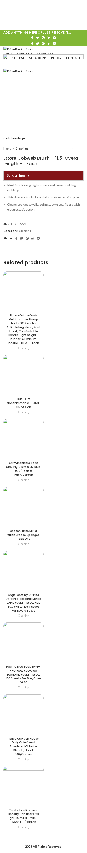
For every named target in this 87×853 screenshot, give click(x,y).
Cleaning (21, 148)
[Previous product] (72, 149)
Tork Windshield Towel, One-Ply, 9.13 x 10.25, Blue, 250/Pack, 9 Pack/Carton (23, 469)
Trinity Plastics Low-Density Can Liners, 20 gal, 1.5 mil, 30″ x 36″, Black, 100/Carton (23, 816)
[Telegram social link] (54, 38)
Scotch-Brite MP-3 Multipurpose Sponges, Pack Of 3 (23, 535)
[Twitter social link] (37, 38)
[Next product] (81, 149)
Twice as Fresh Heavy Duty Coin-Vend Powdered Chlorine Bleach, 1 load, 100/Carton (23, 746)
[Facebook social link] (32, 38)
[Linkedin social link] (49, 38)
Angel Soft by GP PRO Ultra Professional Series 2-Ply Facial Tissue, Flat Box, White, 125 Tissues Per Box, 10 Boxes (23, 602)
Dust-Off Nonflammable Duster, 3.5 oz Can (23, 403)
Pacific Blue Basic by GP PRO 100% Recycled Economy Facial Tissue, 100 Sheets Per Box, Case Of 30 (23, 674)
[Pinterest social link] (43, 38)
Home (7, 148)
